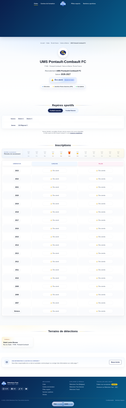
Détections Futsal (74, 389)
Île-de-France (77, 66)
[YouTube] (26, 388)
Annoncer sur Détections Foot (107, 387)
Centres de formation (48, 3)
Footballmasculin (55, 110)
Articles (45, 394)
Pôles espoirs (75, 3)
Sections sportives (89, 3)
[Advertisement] (63, 21)
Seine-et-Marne (67, 66)
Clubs (36, 3)
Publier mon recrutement (107, 384)
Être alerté (54, 170)
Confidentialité (110, 400)
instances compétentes (76, 133)
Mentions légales (119, 400)
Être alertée (100, 170)
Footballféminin (71, 110)
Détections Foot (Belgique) (77, 384)
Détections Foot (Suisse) (76, 387)
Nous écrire (115, 362)
